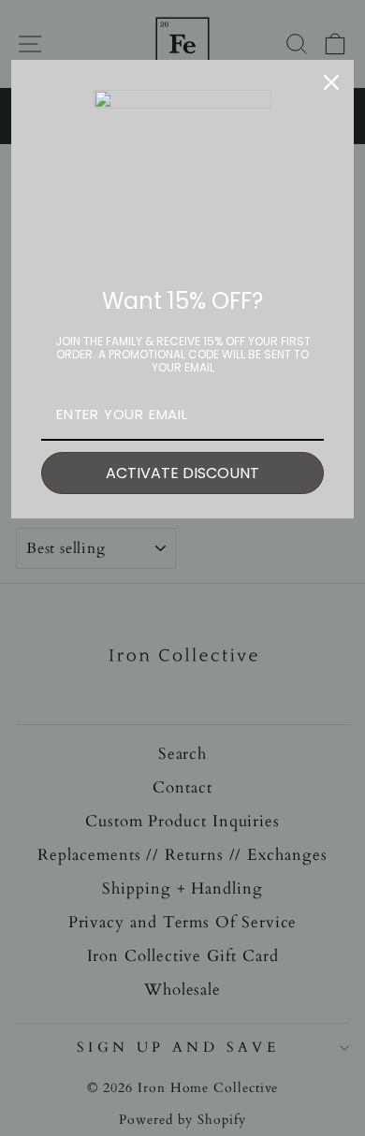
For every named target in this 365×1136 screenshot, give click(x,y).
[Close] (331, 82)
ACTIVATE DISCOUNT (182, 473)
